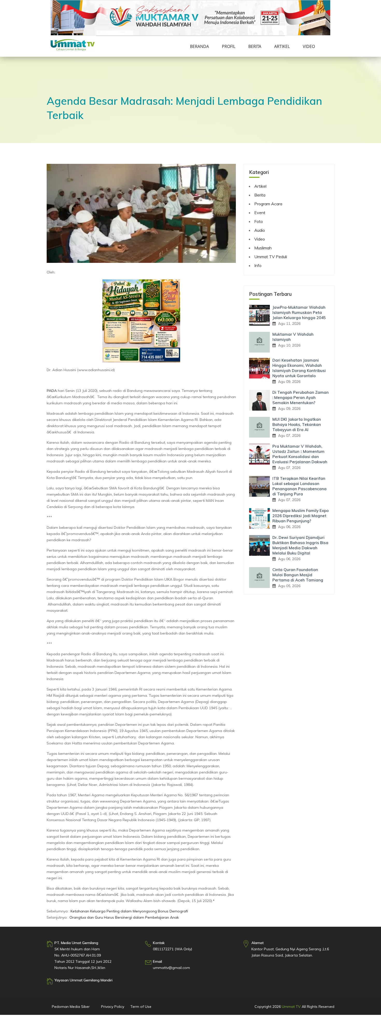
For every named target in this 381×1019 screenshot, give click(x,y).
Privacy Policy (112, 1006)
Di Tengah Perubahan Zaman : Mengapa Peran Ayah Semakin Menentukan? (300, 397)
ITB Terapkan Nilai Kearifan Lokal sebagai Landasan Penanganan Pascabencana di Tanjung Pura (299, 486)
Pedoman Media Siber (71, 1006)
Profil (228, 46)
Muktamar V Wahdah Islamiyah (293, 337)
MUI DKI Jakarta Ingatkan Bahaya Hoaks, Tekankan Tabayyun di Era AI (296, 424)
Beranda (199, 46)
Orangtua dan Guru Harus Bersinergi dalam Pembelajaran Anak (124, 917)
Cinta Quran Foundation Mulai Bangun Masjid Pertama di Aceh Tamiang (297, 574)
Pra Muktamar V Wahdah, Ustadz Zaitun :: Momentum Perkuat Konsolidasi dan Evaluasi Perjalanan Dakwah (299, 454)
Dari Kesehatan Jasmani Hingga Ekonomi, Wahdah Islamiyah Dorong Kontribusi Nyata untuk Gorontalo (299, 368)
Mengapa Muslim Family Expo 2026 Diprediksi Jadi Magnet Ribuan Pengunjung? (300, 515)
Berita (254, 46)
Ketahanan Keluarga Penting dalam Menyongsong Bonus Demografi (129, 911)
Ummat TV (291, 1006)
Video (309, 46)
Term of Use (140, 1006)
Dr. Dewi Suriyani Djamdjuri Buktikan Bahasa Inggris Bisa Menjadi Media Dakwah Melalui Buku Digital (300, 545)
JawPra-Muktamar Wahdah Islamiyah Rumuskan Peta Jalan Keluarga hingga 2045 (299, 312)
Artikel (282, 46)
